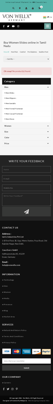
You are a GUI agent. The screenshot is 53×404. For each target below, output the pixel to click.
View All (6, 52)
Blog (5, 310)
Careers (7, 383)
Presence (7, 304)
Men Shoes (9, 119)
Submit (26, 368)
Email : (5, 262)
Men (6, 87)
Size (6, 132)
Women (7, 126)
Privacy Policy (9, 342)
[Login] (33, 8)
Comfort (23, 52)
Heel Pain (14, 52)
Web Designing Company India (38, 400)
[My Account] (27, 8)
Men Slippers (10, 98)
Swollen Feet (43, 52)
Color (6, 137)
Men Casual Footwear (14, 114)
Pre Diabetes (32, 52)
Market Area (9, 317)
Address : (6, 234)
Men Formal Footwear (14, 109)
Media (6, 298)
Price (6, 143)
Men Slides (9, 93)
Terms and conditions (13, 336)
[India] (44, 17)
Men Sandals (10, 103)
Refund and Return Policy (14, 330)
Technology (8, 280)
